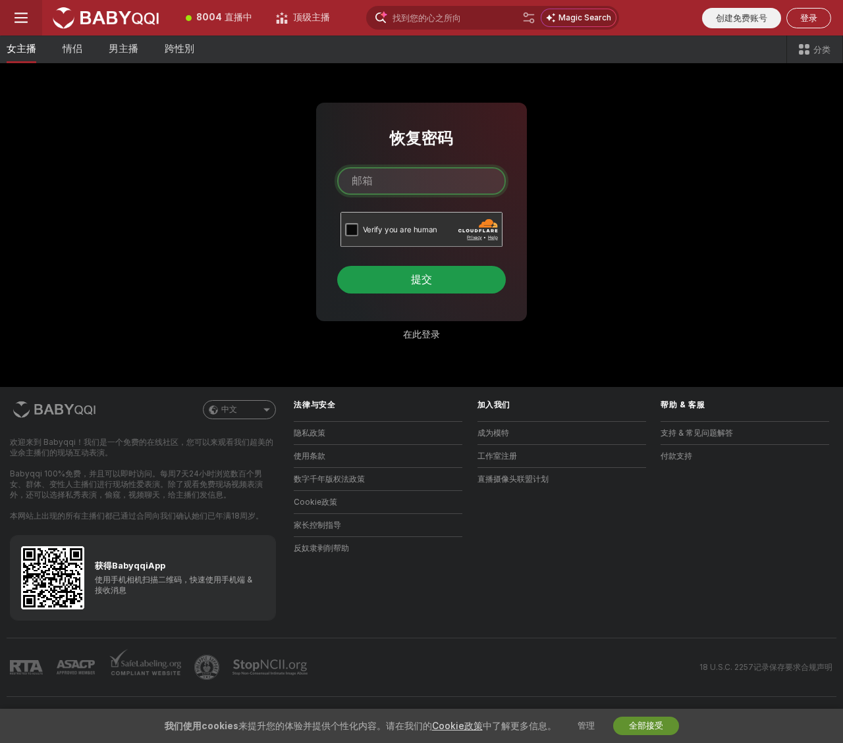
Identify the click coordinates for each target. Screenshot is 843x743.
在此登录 (421, 334)
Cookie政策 (315, 502)
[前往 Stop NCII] (271, 667)
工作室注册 (497, 456)
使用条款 (309, 456)
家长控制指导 (317, 525)
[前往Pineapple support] (208, 667)
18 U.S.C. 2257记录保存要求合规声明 (765, 667)
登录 (808, 18)
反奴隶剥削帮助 (321, 548)
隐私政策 (309, 433)
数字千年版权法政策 (329, 479)
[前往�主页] (56, 409)
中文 (229, 409)
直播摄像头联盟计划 (513, 479)
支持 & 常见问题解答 (697, 433)
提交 (421, 279)
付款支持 (676, 456)
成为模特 (493, 433)
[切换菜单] (21, 18)
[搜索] (529, 18)
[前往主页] (108, 18)
